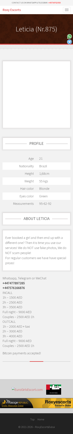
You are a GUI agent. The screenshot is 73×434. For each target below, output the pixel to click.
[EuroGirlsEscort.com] (27, 389)
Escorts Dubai (54, 392)
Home (41, 419)
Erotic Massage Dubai (12, 405)
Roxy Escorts (12, 10)
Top (32, 419)
